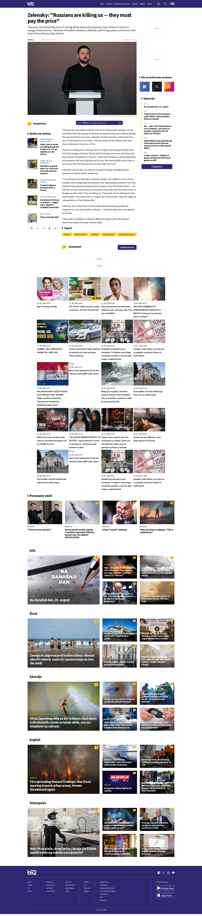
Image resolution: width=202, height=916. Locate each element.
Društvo (145, 593)
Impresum (103, 885)
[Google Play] (165, 888)
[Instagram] (169, 87)
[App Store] (165, 895)
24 (35, 180)
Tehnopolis (69, 885)
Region (142, 4)
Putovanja (50, 885)
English (31, 526)
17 (35, 161)
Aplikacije (104, 894)
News (102, 4)
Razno (33, 596)
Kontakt (103, 900)
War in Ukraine (81, 234)
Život (30, 891)
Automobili (69, 888)
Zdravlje (50, 882)
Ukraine (95, 234)
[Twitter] (157, 87)
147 (35, 140)
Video (86, 882)
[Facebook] (145, 87)
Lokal (67, 891)
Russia (67, 234)
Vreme (86, 891)
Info (29, 882)
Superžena (50, 891)
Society (135, 4)
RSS (101, 897)
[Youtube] (173, 873)
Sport (30, 885)
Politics (109, 4)
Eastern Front (109, 234)
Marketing (104, 882)
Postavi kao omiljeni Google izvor (92, 123)
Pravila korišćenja (107, 888)
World (149, 4)
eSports (68, 882)
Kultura (49, 888)
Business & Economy (122, 4)
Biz (29, 888)
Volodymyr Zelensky (127, 234)
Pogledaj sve (157, 166)
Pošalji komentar (127, 247)
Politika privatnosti (108, 891)
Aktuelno (146, 630)
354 (35, 197)
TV (85, 885)
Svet (144, 564)
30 (35, 214)
